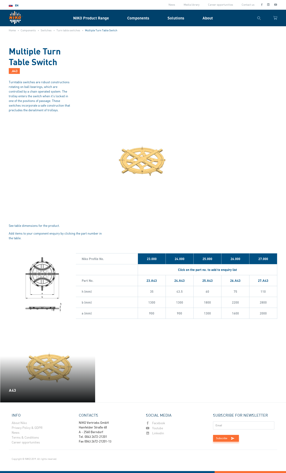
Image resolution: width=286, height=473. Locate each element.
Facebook (158, 423)
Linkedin (157, 433)
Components (138, 18)
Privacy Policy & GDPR (27, 428)
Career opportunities (220, 5)
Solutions (176, 18)
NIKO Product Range (91, 18)
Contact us (248, 5)
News (171, 5)
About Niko (19, 423)
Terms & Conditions (25, 437)
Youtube (157, 428)
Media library (191, 5)
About (208, 18)
